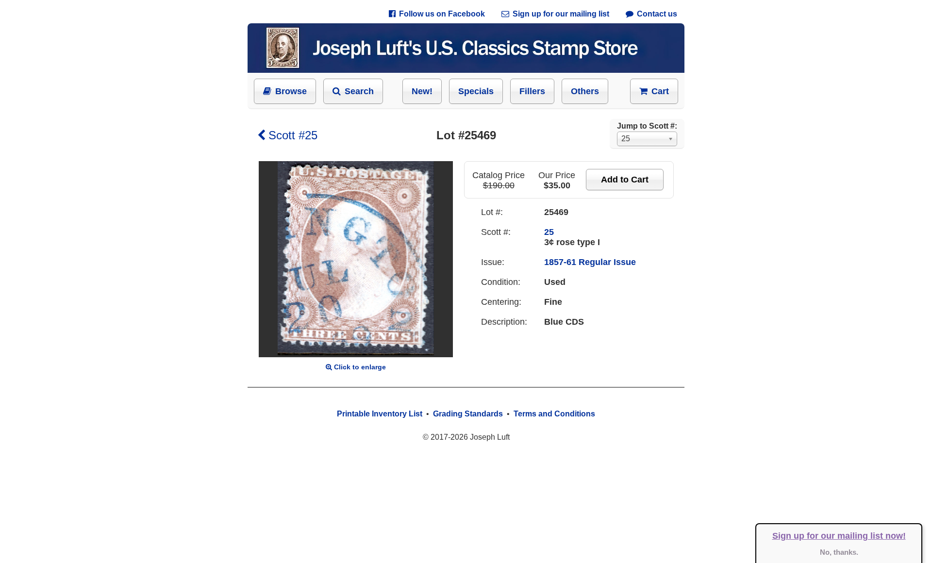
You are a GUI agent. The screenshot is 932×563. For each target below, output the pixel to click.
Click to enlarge (360, 367)
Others (585, 91)
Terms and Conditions (554, 414)
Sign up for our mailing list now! (839, 536)
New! (422, 91)
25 (549, 232)
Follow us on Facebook (442, 14)
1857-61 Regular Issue (590, 262)
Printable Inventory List (379, 414)
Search (359, 91)
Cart (660, 91)
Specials (476, 91)
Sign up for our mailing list (561, 14)
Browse (291, 91)
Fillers (532, 91)
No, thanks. (839, 552)
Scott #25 (292, 135)
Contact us (657, 14)
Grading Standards (468, 414)
